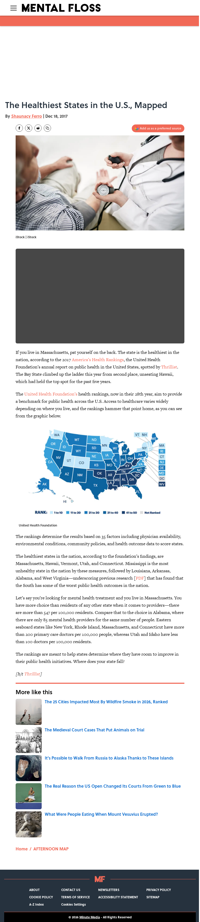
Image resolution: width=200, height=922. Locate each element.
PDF (140, 578)
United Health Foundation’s (50, 394)
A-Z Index (36, 904)
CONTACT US (70, 889)
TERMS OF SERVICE (75, 897)
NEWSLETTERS (108, 889)
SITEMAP (152, 897)
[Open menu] (13, 8)
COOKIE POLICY (41, 897)
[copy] (47, 128)
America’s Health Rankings (98, 359)
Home (22, 849)
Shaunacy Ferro (26, 116)
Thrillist (169, 367)
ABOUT (34, 889)
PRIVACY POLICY (158, 889)
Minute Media (89, 917)
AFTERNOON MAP (50, 849)
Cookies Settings (73, 904)
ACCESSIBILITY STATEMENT (118, 897)
